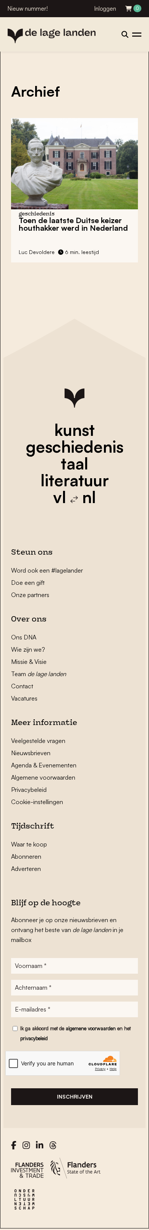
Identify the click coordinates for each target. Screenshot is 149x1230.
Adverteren (26, 868)
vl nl (74, 497)
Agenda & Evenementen (43, 765)
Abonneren (26, 856)
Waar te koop (29, 844)
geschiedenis (74, 446)
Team (38, 674)
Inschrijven (74, 1096)
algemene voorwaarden (91, 1028)
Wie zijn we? (28, 649)
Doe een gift (28, 582)
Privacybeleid (29, 789)
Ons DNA (23, 637)
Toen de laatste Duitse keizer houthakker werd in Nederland (73, 224)
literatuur (74, 480)
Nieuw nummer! (28, 8)
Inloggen (105, 8)
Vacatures (24, 698)
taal (74, 463)
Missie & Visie (29, 661)
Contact (22, 686)
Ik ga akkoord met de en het (75, 1033)
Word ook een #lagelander (47, 570)
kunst (74, 430)
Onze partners (30, 595)
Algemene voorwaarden (43, 777)
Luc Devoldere (37, 252)
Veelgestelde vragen (38, 740)
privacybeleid (34, 1038)
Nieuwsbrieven (30, 753)
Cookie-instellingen (37, 802)
